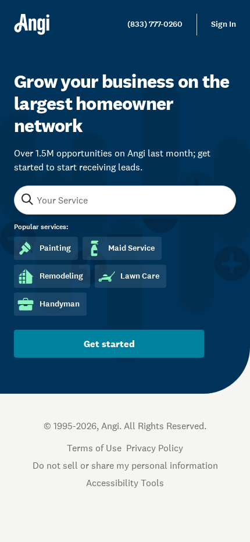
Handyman (60, 303)
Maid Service (131, 248)
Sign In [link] (223, 24)
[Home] (31, 24)
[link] (155, 24)
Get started (109, 344)
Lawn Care (139, 275)
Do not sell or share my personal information (125, 465)
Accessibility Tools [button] (125, 482)
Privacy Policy (154, 448)
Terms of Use (94, 448)
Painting (55, 248)
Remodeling (61, 275)
